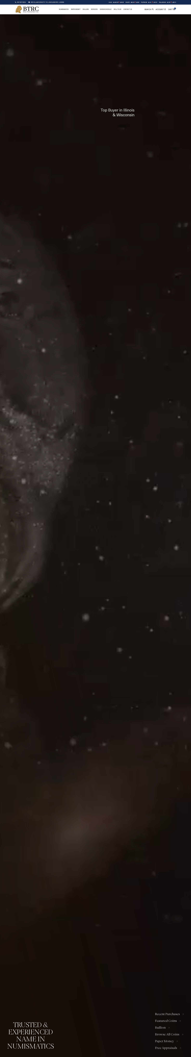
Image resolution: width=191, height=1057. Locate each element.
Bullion (86, 9)
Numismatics (64, 9)
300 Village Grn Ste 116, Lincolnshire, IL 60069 (47, 2)
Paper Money (75, 9)
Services (94, 9)
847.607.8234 (21, 2)
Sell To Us (117, 9)
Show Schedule (105, 9)
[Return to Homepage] (26, 9)
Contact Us (128, 9)
